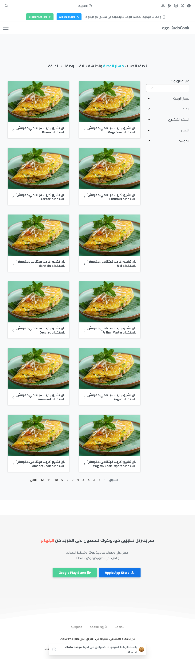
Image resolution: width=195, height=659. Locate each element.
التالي (33, 480)
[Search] (6, 6)
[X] (182, 6)
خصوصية (76, 627)
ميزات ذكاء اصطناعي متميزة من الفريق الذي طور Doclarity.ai (98, 638)
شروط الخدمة (98, 627)
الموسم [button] (184, 141)
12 (42, 480)
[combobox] (167, 88)
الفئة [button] (186, 109)
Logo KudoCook (174, 27)
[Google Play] (169, 6)
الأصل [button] (185, 130)
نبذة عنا (119, 627)
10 (56, 480)
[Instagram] (176, 6)
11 (49, 480)
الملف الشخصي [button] (178, 119)
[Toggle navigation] (6, 28)
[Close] (54, 649)
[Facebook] (189, 6)
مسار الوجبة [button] (181, 98)
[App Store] (163, 6)
